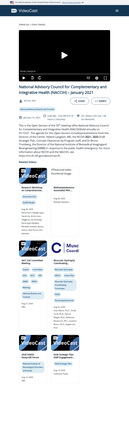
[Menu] (117, 10)
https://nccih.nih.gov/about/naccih (39, 155)
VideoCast (24, 24)
